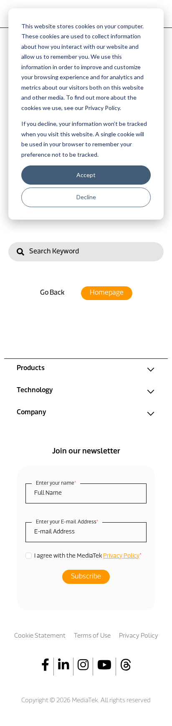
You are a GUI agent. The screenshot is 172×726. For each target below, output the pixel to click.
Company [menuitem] (31, 412)
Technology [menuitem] (35, 390)
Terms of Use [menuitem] (92, 636)
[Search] (20, 253)
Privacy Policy (121, 556)
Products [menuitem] (31, 368)
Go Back (52, 293)
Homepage (107, 293)
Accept (86, 174)
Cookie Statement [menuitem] (40, 636)
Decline (86, 196)
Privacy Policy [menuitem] (138, 636)
